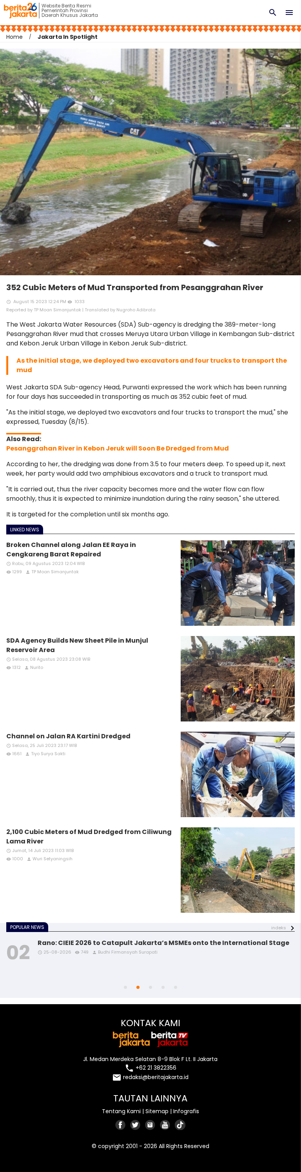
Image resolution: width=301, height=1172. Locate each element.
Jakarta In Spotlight (68, 37)
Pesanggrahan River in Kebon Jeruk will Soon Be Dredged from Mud (117, 448)
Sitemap (157, 1111)
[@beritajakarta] (135, 1124)
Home (14, 37)
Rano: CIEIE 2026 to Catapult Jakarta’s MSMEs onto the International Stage (163, 942)
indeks (278, 928)
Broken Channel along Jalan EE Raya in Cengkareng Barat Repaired (71, 549)
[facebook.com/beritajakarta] (120, 1124)
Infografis (186, 1111)
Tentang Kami (121, 1111)
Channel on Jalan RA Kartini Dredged (68, 736)
